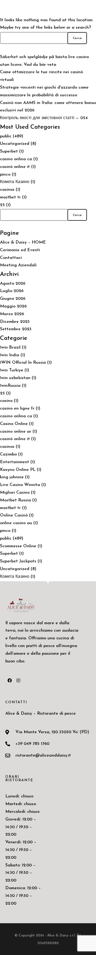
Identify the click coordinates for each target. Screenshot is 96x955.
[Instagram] (18, 680)
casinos (7, 190)
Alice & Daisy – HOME (23, 242)
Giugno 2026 (12, 299)
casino (6, 401)
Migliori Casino (15, 492)
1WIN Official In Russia (23, 363)
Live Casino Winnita (20, 485)
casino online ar (15, 431)
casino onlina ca (16, 159)
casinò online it (15, 167)
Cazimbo (8, 454)
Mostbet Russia (15, 500)
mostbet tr (10, 197)
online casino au (16, 523)
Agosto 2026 (12, 283)
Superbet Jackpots (18, 561)
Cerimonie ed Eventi (20, 250)
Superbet (9, 151)
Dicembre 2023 (15, 322)
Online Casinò (14, 515)
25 (2, 205)
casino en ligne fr (17, 408)
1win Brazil (10, 347)
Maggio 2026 (13, 306)
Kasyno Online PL (17, 470)
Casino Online (14, 424)
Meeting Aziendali (18, 265)
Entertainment (14, 462)
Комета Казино (14, 182)
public (5, 136)
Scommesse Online (18, 546)
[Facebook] (9, 680)
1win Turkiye (11, 370)
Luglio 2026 (11, 291)
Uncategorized (14, 144)
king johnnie (12, 477)
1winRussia (10, 386)
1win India (9, 355)
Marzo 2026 (12, 314)
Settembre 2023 (15, 329)
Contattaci (11, 258)
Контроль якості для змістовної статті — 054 (44, 118)
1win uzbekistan (15, 378)
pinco (5, 174)
